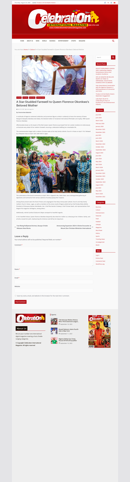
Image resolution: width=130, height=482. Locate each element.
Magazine (82, 41)
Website (17, 286)
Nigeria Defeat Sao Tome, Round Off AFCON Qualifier (68, 339)
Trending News (40, 97)
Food (97, 219)
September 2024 (101, 150)
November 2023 (100, 176)
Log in (97, 255)
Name (17, 269)
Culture (19, 97)
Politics (98, 233)
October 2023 (100, 179)
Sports (73, 41)
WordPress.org (100, 264)
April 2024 (99, 164)
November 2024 (100, 144)
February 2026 (100, 123)
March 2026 (99, 120)
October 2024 (100, 147)
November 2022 (100, 196)
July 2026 (98, 115)
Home (22, 41)
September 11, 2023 (66, 334)
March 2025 (99, 141)
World (44, 41)
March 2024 (99, 167)
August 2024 (99, 153)
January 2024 (99, 170)
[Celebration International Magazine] (65, 6)
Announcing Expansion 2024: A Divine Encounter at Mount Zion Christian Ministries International (74, 227)
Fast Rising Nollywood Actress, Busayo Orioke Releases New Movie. (32, 227)
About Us (30, 41)
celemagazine (30, 109)
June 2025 (99, 138)
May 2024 (98, 161)
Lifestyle (98, 224)
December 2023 (100, 173)
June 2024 (99, 158)
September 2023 (101, 182)
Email (17, 278)
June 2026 (99, 117)
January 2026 (99, 126)
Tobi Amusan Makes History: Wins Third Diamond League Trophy (68, 320)
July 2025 (98, 135)
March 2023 (99, 194)
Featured (25, 97)
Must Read (32, 97)
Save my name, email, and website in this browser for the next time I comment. (43, 296)
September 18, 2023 (66, 324)
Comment (18, 245)
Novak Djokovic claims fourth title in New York (68, 330)
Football (98, 221)
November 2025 (100, 132)
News (37, 41)
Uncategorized (100, 242)
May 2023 (98, 191)
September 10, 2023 (66, 343)
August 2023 (99, 185)
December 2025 (100, 129)
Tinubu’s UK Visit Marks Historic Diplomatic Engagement (46, 3)
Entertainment (63, 41)
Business (52, 41)
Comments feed (100, 261)
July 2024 (98, 156)
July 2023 (98, 188)
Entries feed (99, 258)
